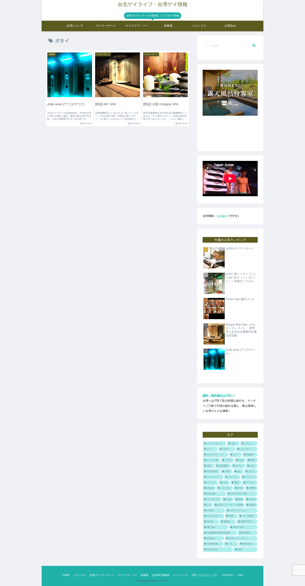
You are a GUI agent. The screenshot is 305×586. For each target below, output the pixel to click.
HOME (66, 575)
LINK (240, 575)
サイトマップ (180, 575)
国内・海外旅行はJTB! (217, 395)
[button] (254, 45)
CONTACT (228, 575)
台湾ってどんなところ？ (205, 575)
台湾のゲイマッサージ (101, 575)
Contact (221, 215)
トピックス (79, 575)
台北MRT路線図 (160, 575)
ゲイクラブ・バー (127, 575)
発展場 (144, 575)
